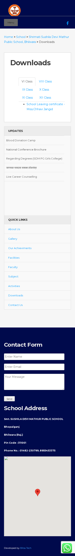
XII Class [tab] (45, 97)
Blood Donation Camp (21, 139)
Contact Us (15, 305)
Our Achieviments (19, 248)
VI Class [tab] (27, 81)
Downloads (15, 295)
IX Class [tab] (27, 89)
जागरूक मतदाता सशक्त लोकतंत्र (21, 167)
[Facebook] (67, 20)
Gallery (12, 238)
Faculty (13, 267)
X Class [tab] (44, 89)
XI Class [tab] (27, 97)
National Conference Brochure (26, 149)
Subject (13, 276)
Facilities (13, 257)
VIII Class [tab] (45, 81)
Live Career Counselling (21, 176)
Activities (14, 286)
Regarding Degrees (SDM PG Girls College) (34, 158)
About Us (14, 229)
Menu (11, 22)
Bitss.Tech (25, 547)
